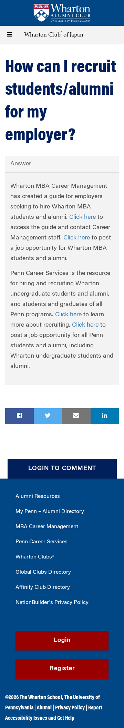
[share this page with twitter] (48, 416)
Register (62, 669)
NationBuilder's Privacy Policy (52, 602)
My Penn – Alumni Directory (50, 511)
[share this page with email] (76, 416)
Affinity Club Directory (43, 587)
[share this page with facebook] (19, 416)
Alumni (44, 708)
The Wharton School (41, 697)
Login (62, 640)
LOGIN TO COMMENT (62, 468)
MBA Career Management (47, 527)
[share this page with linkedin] (105, 416)
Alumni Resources (38, 496)
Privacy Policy (70, 708)
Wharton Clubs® (35, 557)
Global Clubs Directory (43, 572)
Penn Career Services (42, 542)
